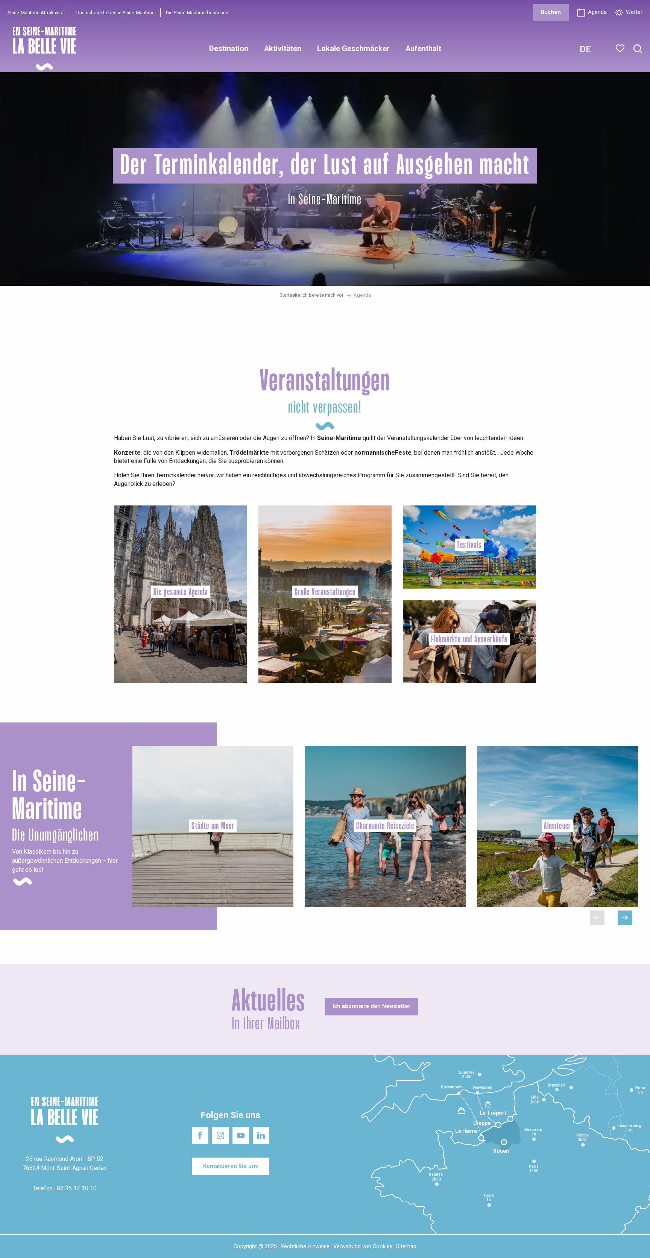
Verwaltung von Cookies (362, 1246)
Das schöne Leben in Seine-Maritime (115, 12)
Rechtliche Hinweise (305, 1246)
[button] (637, 49)
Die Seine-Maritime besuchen (197, 12)
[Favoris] (620, 48)
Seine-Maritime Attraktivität (36, 12)
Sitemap (406, 1246)
